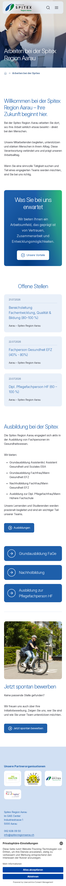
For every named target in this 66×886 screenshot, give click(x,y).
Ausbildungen (22, 527)
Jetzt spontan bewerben (28, 728)
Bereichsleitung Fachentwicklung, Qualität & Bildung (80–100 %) (30, 313)
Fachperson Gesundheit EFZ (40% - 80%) (30, 352)
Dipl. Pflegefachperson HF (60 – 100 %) (33, 389)
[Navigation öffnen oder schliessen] (56, 8)
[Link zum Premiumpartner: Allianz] (12, 778)
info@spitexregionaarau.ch (19, 834)
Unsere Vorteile (35, 255)
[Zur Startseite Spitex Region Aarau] (18, 7)
